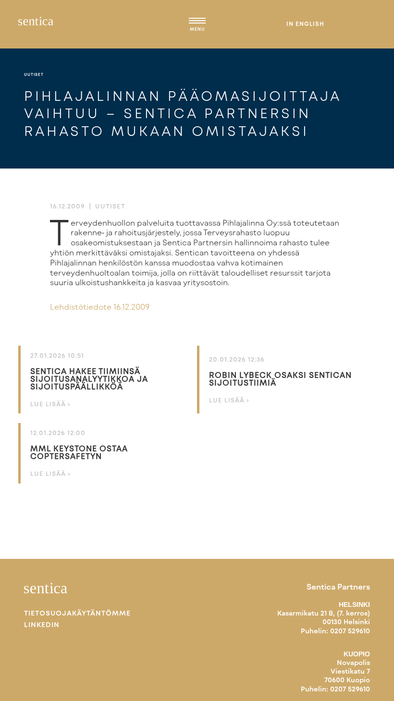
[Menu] (197, 22)
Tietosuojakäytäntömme (77, 613)
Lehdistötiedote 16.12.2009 (99, 306)
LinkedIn (42, 624)
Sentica (36, 24)
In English (305, 23)
